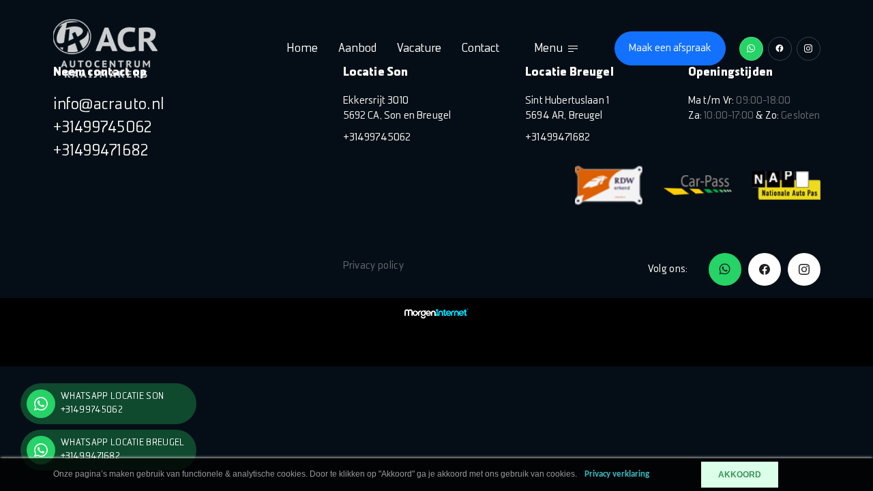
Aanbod (357, 48)
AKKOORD (739, 474)
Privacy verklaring (617, 474)
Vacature (419, 48)
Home (302, 48)
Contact (480, 48)
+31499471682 (101, 151)
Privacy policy (373, 266)
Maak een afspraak (670, 48)
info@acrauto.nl (109, 105)
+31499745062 (103, 128)
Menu (548, 48)
